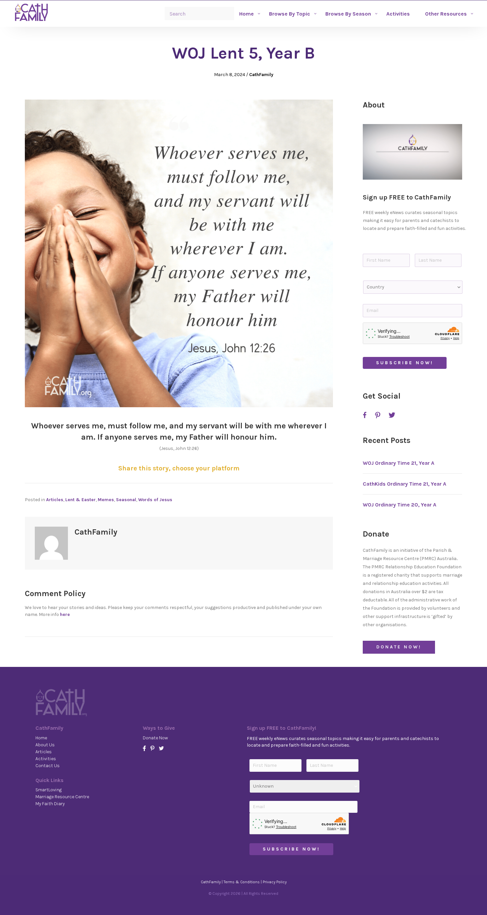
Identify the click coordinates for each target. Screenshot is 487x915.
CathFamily (261, 74)
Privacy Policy (275, 882)
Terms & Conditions (242, 882)
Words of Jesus (155, 499)
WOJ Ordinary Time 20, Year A (399, 504)
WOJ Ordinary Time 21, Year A (398, 463)
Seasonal (126, 499)
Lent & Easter (80, 499)
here (65, 614)
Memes (106, 499)
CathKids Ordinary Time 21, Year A (404, 484)
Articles (54, 499)
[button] (412, 152)
